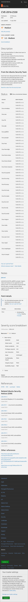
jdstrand (3, 277)
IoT (2, 499)
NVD (7, 387)
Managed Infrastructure (7, 543)
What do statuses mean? (7, 266)
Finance (3, 555)
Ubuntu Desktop (5, 506)
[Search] (21, 2)
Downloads (4, 527)
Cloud (2, 513)
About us (3, 565)
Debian (18, 387)
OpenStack (4, 478)
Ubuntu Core (4, 503)
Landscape (4, 520)
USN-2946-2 (4, 424)
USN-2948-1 (4, 410)
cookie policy (12, 590)
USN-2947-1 (4, 405)
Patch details (18, 266)
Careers (16, 565)
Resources (3, 567)
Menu (25, 2)
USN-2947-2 (4, 433)
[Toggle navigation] (26, 6)
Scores (6, 370)
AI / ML (3, 492)
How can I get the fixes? (7, 263)
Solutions (3, 538)
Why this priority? (5, 31)
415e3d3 (19, 315)
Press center (11, 567)
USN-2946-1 (4, 419)
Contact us (5, 562)
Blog (20, 565)
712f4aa (19, 314)
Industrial (10, 553)
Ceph (2, 482)
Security (3, 517)
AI (1, 541)
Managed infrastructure (7, 489)
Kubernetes (4, 485)
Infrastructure (10, 541)
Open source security (19, 543)
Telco (23, 553)
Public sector (17, 553)
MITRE (2, 387)
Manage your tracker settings (9, 594)
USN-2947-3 (4, 396)
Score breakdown (5, 42)
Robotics (3, 496)
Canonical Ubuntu (5, 1)
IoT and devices (5, 546)
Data (4, 541)
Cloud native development (17, 546)
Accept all (6, 598)
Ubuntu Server (5, 510)
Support (3, 531)
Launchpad (12, 387)
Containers (4, 524)
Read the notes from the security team (11, 87)
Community (10, 565)
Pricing (3, 534)
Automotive (4, 553)
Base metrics (8, 337)
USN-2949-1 (4, 441)
